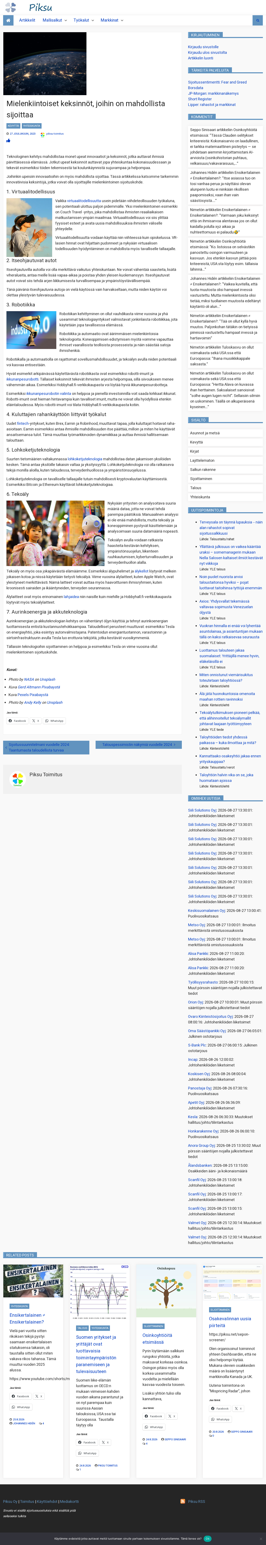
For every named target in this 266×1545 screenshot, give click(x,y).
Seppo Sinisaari (175, 1439)
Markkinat (109, 20)
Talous (195, 488)
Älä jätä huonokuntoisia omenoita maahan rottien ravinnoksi (227, 696)
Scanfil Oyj (197, 1180)
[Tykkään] (8, 141)
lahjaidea (71, 597)
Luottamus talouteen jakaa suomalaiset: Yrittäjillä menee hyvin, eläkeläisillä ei (229, 656)
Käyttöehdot (47, 1501)
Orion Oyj (195, 1002)
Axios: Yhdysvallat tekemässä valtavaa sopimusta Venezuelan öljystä (226, 607)
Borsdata (195, 88)
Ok (207, 1538)
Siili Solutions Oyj (202, 810)
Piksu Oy (10, 1501)
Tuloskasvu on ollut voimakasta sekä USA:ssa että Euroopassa (222, 353)
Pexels (23, 695)
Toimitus (27, 1501)
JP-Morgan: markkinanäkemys (213, 93)
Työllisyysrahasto (203, 982)
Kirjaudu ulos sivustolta (207, 52)
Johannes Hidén (24, 1423)
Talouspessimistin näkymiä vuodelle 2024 (137, 745)
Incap (192, 1059)
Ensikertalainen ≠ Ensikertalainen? (27, 1318)
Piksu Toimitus (108, 1466)
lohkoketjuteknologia (85, 459)
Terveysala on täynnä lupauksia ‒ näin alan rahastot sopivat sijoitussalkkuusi (231, 528)
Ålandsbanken (200, 1165)
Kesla (192, 1117)
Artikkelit (27, 20)
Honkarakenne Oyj (203, 1131)
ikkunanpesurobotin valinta (48, 394)
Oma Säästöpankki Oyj (207, 1031)
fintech (23, 423)
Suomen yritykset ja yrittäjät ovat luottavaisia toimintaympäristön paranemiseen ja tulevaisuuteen (96, 1354)
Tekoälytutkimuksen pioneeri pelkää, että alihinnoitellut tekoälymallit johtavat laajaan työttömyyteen (230, 718)
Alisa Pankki (198, 954)
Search (257, 20)
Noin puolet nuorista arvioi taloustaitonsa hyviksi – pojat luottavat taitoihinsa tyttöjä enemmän (231, 582)
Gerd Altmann (29, 687)
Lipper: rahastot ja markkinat (212, 105)
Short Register (200, 99)
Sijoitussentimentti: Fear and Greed (217, 82)
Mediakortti (69, 1501)
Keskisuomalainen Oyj (206, 911)
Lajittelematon (202, 460)
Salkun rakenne (203, 470)
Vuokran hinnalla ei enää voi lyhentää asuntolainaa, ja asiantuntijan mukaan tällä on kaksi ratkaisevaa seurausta (231, 631)
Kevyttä (13, 126)
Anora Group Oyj (201, 1145)
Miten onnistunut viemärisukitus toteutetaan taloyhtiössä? (226, 677)
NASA (29, 679)
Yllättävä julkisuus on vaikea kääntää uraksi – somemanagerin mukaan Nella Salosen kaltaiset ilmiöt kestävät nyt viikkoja (231, 555)
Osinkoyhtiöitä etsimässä (157, 1339)
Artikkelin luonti (200, 58)
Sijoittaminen (201, 479)
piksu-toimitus (55, 134)
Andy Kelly (32, 702)
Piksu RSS (196, 1501)
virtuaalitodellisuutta (84, 201)
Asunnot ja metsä (205, 433)
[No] (261, 1539)
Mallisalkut (52, 20)
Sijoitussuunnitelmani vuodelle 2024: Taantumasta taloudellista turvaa (39, 747)
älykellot (141, 571)
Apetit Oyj (196, 1102)
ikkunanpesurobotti (22, 379)
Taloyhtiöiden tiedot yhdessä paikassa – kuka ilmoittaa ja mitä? (228, 740)
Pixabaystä (50, 687)
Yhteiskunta (31, 126)
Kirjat (194, 451)
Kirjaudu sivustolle (203, 47)
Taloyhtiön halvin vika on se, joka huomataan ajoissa (226, 778)
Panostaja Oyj (199, 1088)
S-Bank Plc (197, 1045)
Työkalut (81, 20)
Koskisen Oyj (199, 1074)
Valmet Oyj (197, 1223)
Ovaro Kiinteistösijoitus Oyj (210, 1016)
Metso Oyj (196, 925)
